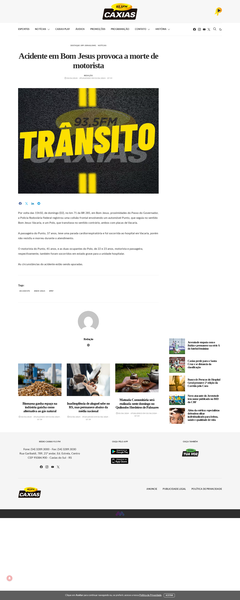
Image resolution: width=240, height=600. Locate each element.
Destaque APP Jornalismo (83, 45)
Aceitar (169, 595)
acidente (25, 291)
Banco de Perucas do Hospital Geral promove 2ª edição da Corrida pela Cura (204, 382)
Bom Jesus (40, 291)
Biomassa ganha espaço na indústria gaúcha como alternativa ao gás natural (39, 407)
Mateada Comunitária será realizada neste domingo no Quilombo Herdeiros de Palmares (137, 403)
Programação (120, 29)
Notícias (40, 29)
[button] (220, 29)
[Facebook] (194, 29)
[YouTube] (204, 29)
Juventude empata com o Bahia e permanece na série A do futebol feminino (204, 345)
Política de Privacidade (207, 489)
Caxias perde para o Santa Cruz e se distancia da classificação (202, 364)
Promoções (97, 29)
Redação (88, 75)
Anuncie (152, 489)
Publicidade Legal (174, 489)
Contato (140, 29)
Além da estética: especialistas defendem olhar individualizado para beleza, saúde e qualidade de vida (203, 415)
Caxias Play (62, 29)
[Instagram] (199, 29)
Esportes (23, 29)
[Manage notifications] (9, 578)
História (160, 29)
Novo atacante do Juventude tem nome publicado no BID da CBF (203, 399)
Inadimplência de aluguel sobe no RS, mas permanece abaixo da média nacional (88, 407)
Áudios (80, 29)
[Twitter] (208, 29)
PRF (52, 291)
